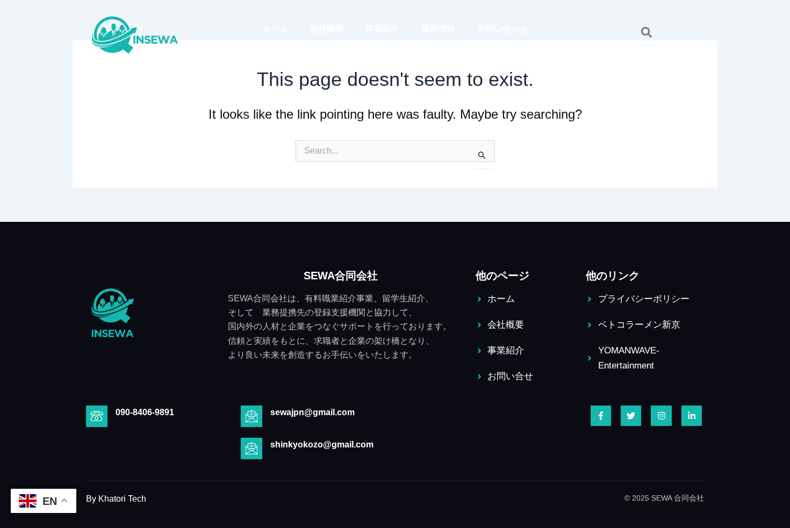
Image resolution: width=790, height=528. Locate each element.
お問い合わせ (503, 28)
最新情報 (438, 28)
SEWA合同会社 (341, 275)
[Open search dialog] (646, 35)
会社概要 (327, 28)
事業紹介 (382, 28)
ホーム (275, 28)
